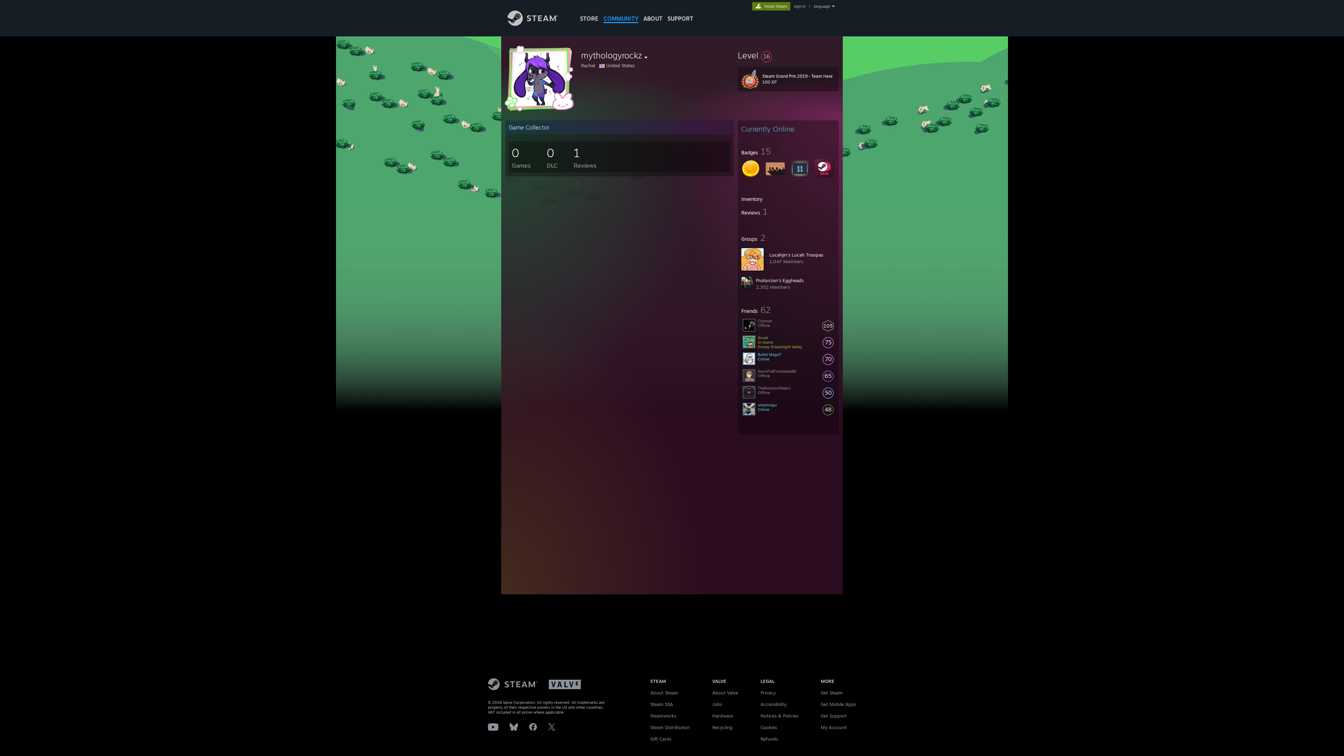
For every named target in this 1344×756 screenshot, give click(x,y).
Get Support (834, 716)
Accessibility (773, 704)
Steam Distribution (670, 727)
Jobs (717, 704)
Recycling (722, 727)
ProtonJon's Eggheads (780, 280)
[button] (788, 55)
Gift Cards (660, 739)
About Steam (664, 692)
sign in (799, 6)
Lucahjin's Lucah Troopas (796, 255)
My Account (834, 727)
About (653, 18)
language (822, 6)
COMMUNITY (620, 18)
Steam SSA (661, 704)
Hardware (722, 716)
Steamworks (663, 716)
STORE (589, 18)
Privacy (768, 692)
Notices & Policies (779, 716)
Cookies (769, 727)
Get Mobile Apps (838, 704)
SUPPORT (680, 18)
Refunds (769, 739)
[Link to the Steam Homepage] (532, 24)
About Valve (725, 692)
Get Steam (832, 692)
